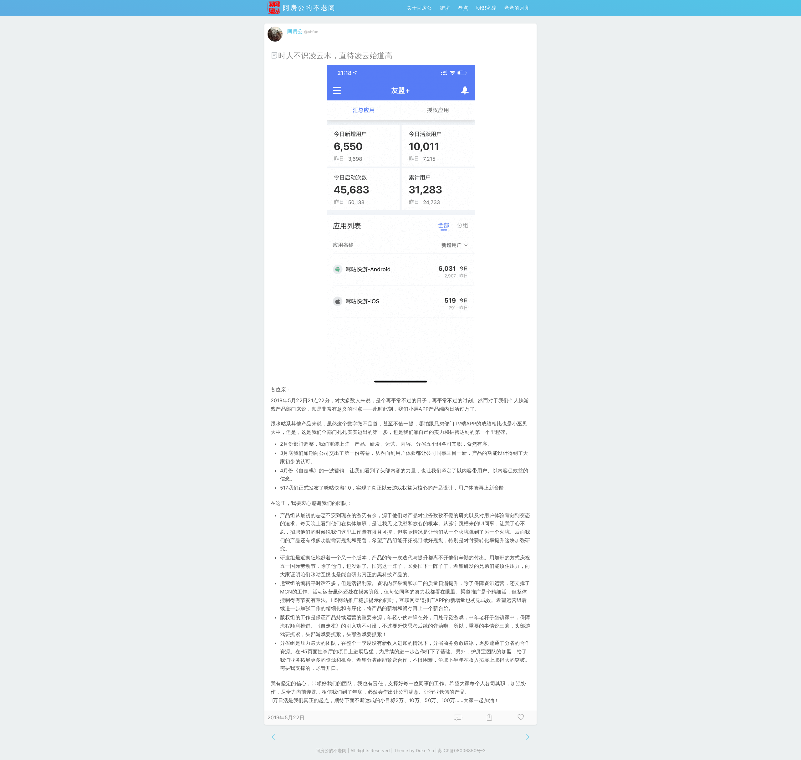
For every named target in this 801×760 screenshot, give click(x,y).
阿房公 (295, 31)
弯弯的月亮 (516, 8)
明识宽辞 (486, 8)
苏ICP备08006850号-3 (462, 750)
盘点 (463, 8)
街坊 (445, 8)
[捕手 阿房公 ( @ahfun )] (275, 43)
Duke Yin (425, 750)
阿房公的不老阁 (308, 8)
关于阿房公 (419, 8)
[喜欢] (521, 717)
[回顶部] (786, 745)
